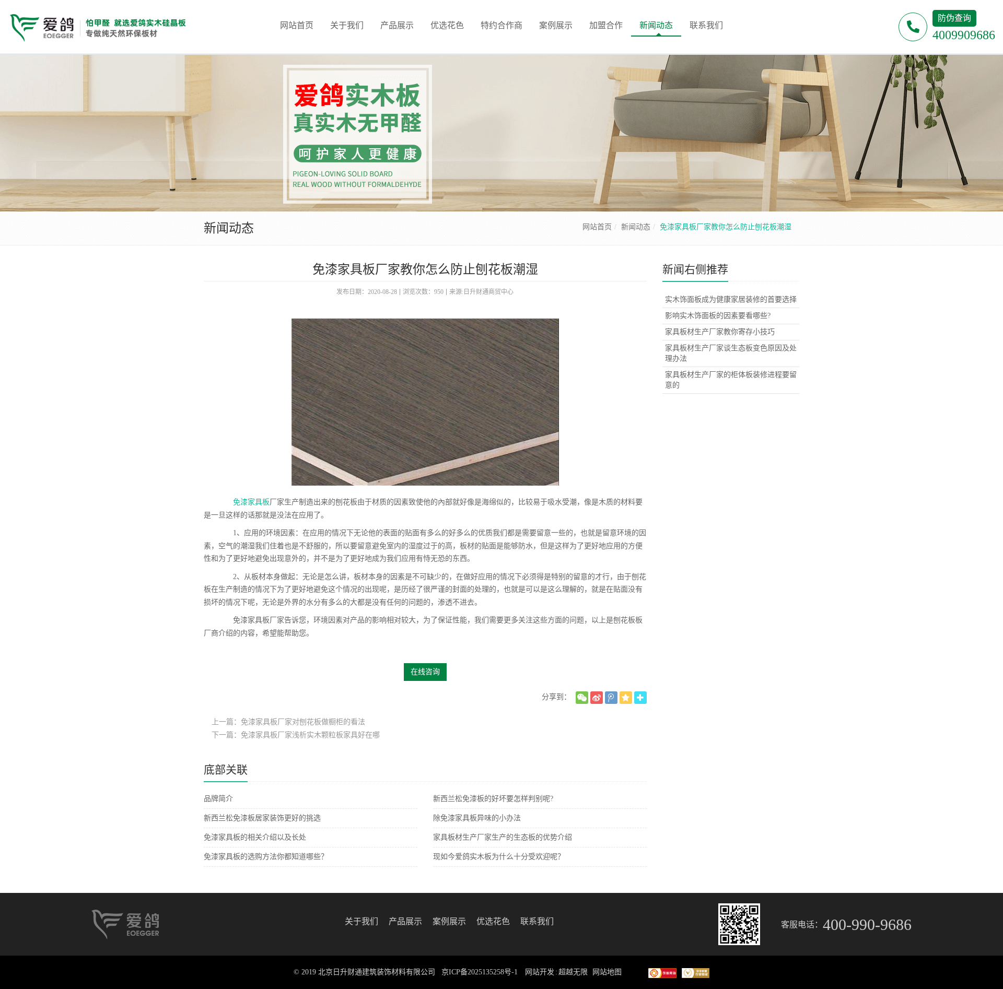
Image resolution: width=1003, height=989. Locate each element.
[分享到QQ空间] (626, 697)
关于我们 (361, 921)
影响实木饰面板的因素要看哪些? (718, 316)
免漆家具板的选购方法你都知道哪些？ (266, 857)
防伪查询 (954, 18)
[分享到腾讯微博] (611, 697)
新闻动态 (635, 227)
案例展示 (449, 921)
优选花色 (493, 921)
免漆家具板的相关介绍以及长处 (255, 837)
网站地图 (607, 972)
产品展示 (405, 921)
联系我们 (537, 921)
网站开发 (539, 972)
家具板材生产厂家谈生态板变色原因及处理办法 (731, 353)
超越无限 (573, 972)
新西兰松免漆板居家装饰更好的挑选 (262, 818)
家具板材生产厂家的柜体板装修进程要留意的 (731, 380)
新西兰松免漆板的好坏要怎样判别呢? (493, 799)
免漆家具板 (251, 502)
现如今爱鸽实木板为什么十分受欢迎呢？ (499, 857)
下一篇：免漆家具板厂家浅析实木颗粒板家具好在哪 (296, 735)
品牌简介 (218, 799)
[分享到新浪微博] (596, 697)
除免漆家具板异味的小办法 (477, 818)
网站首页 (597, 227)
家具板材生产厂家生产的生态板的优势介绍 (502, 837)
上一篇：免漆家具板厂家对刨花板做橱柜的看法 (288, 722)
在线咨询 (425, 672)
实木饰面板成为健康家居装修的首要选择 (731, 299)
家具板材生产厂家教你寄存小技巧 (720, 332)
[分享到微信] (582, 697)
